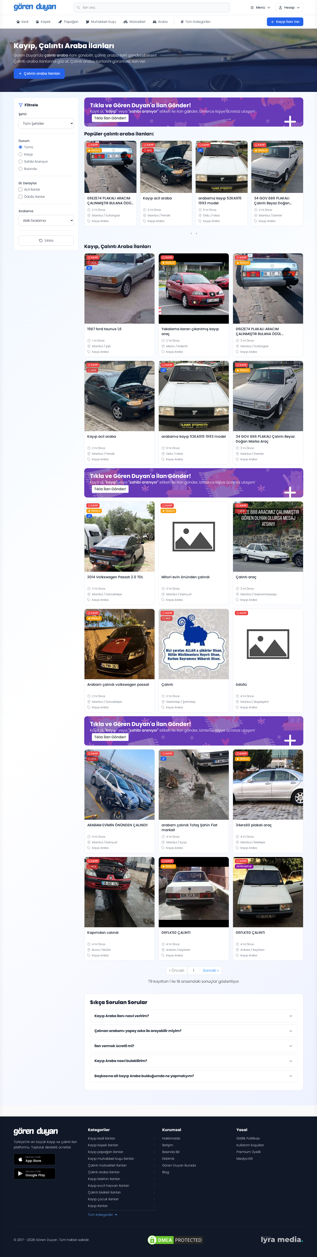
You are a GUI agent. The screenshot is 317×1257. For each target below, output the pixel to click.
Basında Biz (171, 1151)
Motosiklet (137, 21)
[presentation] (191, 233)
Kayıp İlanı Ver (288, 21)
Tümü (28, 147)
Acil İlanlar (32, 189)
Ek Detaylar (28, 183)
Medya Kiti (244, 1158)
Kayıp (28, 154)
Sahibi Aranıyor (36, 161)
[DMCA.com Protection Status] (175, 1240)
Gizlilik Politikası (248, 1138)
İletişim (167, 1145)
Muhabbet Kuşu (103, 21)
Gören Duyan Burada (179, 1165)
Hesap (289, 7)
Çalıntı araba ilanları (42, 73)
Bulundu (30, 168)
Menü (260, 7)
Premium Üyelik (248, 1151)
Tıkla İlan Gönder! (110, 118)
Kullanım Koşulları (250, 1145)
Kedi (25, 21)
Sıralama (26, 211)
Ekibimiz (168, 1158)
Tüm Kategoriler (197, 21)
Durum (24, 140)
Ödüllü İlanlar (34, 196)
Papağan (71, 21)
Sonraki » (211, 970)
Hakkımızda (171, 1138)
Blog (165, 1172)
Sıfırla (49, 240)
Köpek (46, 21)
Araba (163, 21)
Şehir (23, 114)
